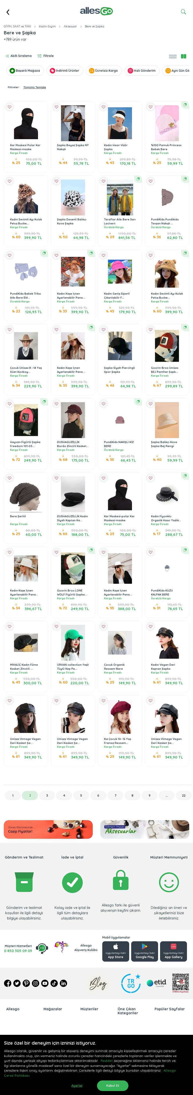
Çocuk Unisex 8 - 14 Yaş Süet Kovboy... (26, 370)
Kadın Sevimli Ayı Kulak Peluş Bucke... (26, 221)
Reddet (107, 1061)
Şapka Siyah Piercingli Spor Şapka (119, 370)
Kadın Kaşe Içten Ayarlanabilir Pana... (71, 296)
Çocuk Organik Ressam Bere (114, 667)
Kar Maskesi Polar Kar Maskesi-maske (25, 147)
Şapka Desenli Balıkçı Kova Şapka (71, 221)
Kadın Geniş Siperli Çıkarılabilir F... (117, 296)
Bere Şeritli (18, 516)
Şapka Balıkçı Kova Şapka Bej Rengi (164, 444)
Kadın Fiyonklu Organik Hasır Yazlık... (166, 518)
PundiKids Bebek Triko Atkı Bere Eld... (25, 296)
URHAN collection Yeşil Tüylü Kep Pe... (73, 667)
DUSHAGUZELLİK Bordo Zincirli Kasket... (73, 444)
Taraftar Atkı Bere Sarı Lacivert (120, 221)
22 (183, 795)
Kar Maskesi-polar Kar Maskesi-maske (119, 518)
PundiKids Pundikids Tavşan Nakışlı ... (165, 221)
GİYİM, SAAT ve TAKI (17, 26)
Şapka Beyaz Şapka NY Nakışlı (73, 147)
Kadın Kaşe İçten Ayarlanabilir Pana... (24, 593)
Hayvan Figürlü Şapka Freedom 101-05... (25, 444)
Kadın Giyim (47, 26)
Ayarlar (77, 1085)
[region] (96, 1065)
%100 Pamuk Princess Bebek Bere (166, 147)
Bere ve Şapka (94, 26)
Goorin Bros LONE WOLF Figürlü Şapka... (72, 593)
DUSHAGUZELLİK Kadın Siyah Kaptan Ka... (72, 518)
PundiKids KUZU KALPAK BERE (162, 593)
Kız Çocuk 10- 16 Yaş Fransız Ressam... (117, 741)
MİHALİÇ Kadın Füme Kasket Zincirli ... (24, 667)
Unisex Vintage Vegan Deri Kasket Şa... (25, 741)
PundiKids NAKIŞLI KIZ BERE (119, 444)
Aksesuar (70, 26)
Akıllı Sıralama (21, 56)
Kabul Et (112, 1085)
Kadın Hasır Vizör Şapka (116, 147)
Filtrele (48, 56)
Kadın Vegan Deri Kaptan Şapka (163, 667)
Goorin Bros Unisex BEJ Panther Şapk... (164, 370)
